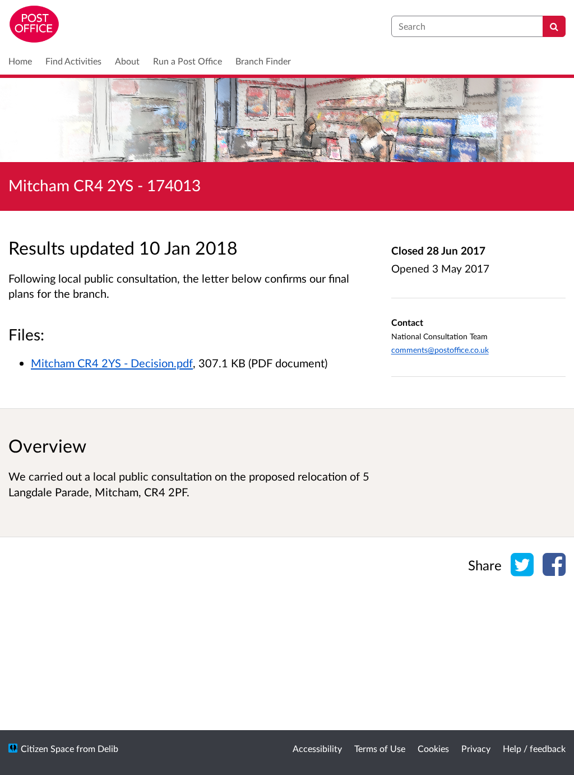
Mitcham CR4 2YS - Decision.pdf (112, 363)
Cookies (433, 748)
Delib (108, 748)
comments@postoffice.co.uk (440, 349)
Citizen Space (47, 748)
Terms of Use (379, 748)
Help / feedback (534, 748)
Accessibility (317, 748)
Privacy (475, 748)
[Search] (554, 26)
